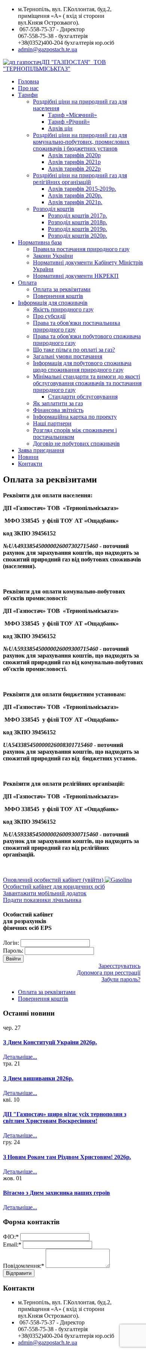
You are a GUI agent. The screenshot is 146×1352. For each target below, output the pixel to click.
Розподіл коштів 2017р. (77, 215)
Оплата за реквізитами (62, 289)
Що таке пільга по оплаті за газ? (74, 349)
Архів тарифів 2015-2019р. (82, 189)
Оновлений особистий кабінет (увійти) (54, 880)
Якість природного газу (63, 309)
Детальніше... (20, 1057)
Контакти (30, 463)
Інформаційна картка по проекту (75, 417)
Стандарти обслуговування (83, 396)
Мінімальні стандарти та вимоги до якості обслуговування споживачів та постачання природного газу (87, 383)
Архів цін (60, 128)
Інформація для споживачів (53, 303)
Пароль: (13, 950)
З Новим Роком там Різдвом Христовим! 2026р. (67, 1157)
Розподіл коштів (53, 209)
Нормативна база (40, 242)
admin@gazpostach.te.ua (47, 49)
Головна (28, 81)
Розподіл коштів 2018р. (77, 222)
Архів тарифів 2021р (74, 162)
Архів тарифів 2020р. (75, 195)
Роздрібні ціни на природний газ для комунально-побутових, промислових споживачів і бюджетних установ (81, 142)
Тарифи (28, 95)
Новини (28, 457)
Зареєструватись (119, 966)
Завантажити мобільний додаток (44, 893)
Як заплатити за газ (58, 403)
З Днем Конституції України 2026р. (50, 1042)
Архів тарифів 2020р (74, 155)
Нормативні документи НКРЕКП (76, 276)
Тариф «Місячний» (72, 115)
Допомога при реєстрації (108, 972)
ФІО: (11, 1237)
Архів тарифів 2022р (74, 168)
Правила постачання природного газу (81, 249)
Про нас (28, 88)
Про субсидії (49, 316)
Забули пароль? (120, 979)
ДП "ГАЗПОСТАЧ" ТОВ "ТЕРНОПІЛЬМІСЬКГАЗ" (54, 65)
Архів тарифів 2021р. (75, 202)
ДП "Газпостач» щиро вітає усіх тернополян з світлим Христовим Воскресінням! (64, 1117)
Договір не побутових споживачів (76, 443)
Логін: (11, 943)
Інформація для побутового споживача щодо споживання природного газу (82, 366)
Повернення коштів (58, 296)
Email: (12, 1244)
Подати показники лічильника (42, 900)
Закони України (53, 256)
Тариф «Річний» (69, 121)
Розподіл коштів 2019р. (77, 229)
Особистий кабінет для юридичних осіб (54, 886)
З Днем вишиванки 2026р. (38, 1078)
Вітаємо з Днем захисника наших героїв (56, 1193)
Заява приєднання (41, 450)
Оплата (27, 282)
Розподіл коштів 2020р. (77, 235)
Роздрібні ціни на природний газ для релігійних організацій (80, 178)
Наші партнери (52, 423)
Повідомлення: (23, 1266)
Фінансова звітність (58, 410)
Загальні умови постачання (67, 356)
